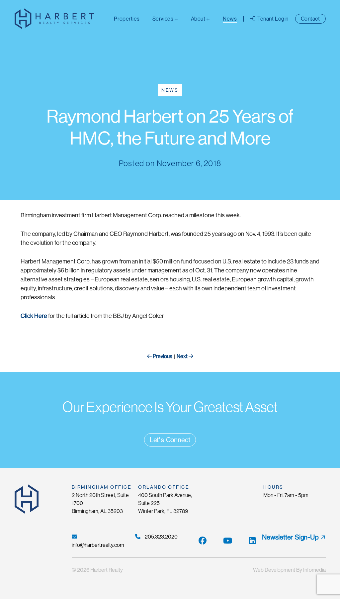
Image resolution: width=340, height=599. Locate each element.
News (230, 19)
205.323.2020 (161, 537)
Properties (126, 19)
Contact (310, 19)
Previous (162, 356)
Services (162, 19)
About (198, 19)
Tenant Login (272, 19)
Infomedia (314, 570)
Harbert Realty (106, 570)
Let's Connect (170, 440)
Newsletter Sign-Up (290, 537)
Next (183, 356)
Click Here (34, 316)
